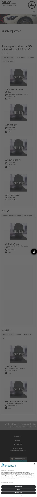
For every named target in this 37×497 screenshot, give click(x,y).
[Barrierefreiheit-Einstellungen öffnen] (34, 251)
